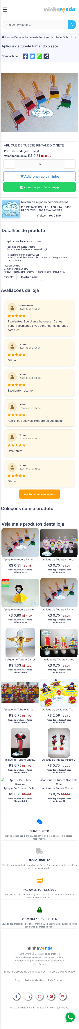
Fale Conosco (56, 980)
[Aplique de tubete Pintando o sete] (39, 102)
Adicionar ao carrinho (41, 176)
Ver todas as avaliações (39, 494)
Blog (17, 980)
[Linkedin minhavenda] (27, 996)
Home (9, 37)
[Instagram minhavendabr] (39, 996)
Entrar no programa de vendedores (25, 971)
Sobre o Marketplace (62, 971)
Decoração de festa (26, 37)
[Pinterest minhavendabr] (51, 996)
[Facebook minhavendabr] (16, 996)
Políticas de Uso (34, 980)
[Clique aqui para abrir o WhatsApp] (70, 1017)
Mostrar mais (29, 277)
